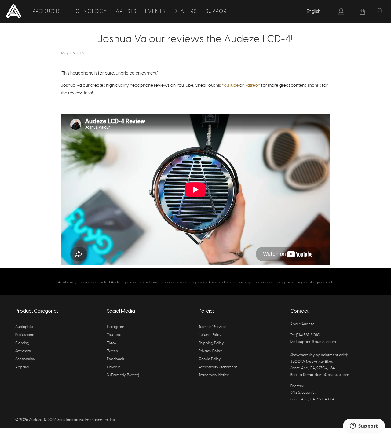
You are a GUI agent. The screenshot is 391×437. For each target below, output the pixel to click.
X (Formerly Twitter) (123, 375)
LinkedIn (113, 367)
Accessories (25, 359)
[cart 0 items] (362, 12)
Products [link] (46, 11)
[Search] (380, 11)
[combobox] (314, 11)
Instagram (115, 327)
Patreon (252, 85)
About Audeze (302, 324)
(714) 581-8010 (308, 335)
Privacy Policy (210, 351)
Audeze (35, 419)
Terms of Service (212, 327)
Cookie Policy (210, 359)
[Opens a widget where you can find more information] (364, 426)
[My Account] (341, 11)
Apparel (22, 367)
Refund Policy (210, 335)
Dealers (185, 11)
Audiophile (24, 327)
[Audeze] (13, 11)
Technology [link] (88, 11)
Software (23, 351)
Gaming (22, 343)
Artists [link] (126, 11)
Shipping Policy (211, 343)
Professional (25, 335)
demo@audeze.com (332, 375)
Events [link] (155, 11)
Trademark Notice (214, 375)
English (314, 11)
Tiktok (111, 343)
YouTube (230, 85)
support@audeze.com (317, 342)
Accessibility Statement (218, 367)
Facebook (115, 359)
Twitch (112, 351)
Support (218, 11)
